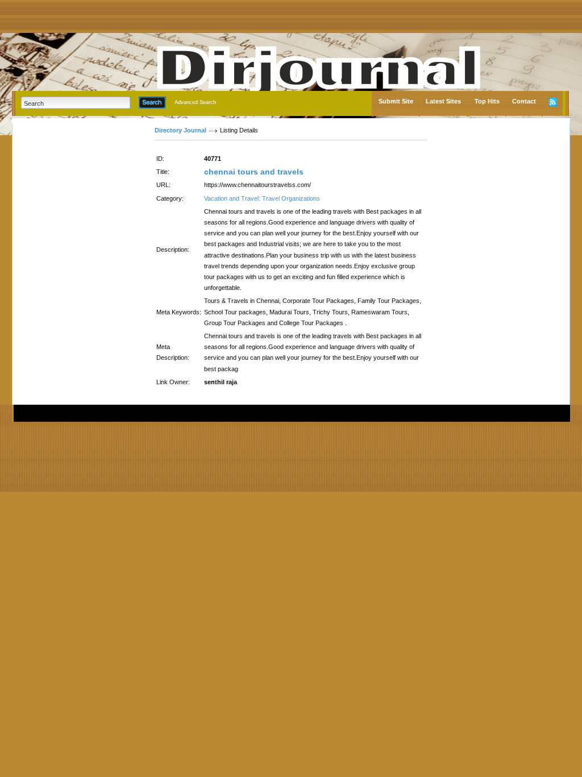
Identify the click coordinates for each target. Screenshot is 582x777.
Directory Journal (180, 130)
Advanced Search (195, 102)
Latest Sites (443, 101)
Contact (524, 101)
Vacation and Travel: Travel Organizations (262, 198)
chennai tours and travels (254, 171)
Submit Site (396, 101)
